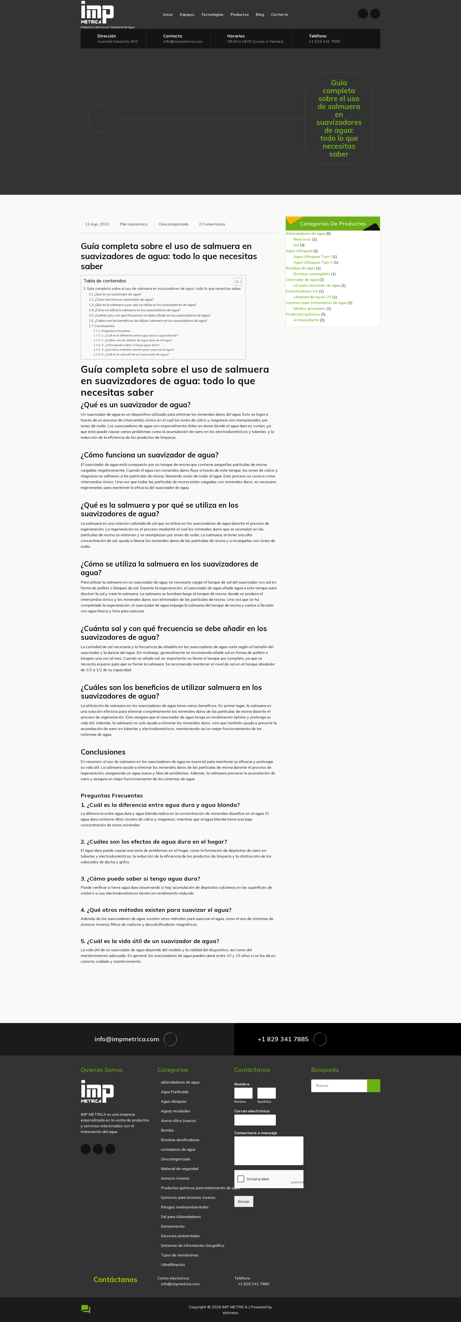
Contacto (279, 14)
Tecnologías (212, 14)
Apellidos (264, 1101)
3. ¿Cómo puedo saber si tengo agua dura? (130, 345)
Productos (239, 14)
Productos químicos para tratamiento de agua (200, 1187)
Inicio (168, 14)
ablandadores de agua (180, 1082)
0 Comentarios (212, 224)
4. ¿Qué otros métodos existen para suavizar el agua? (138, 349)
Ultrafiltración (173, 1264)
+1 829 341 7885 (324, 41)
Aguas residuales (175, 1111)
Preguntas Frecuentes (116, 331)
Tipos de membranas (179, 1255)
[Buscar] (373, 1085)
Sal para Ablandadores (181, 1216)
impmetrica (137, 224)
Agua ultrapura (173, 1101)
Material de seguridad (179, 1168)
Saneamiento (173, 1226)
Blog (260, 14)
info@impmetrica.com (182, 41)
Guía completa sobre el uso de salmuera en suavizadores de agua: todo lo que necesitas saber (164, 288)
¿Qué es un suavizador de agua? (118, 294)
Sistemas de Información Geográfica (192, 1245)
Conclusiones (105, 326)
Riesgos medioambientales (185, 1207)
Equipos (187, 14)
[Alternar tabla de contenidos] (235, 282)
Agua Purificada (174, 1091)
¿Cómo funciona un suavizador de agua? (124, 299)
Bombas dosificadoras (180, 1139)
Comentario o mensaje (255, 1132)
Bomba (167, 1130)
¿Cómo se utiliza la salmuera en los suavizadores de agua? (137, 310)
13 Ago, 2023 (97, 224)
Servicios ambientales (180, 1235)
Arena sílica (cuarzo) (178, 1120)
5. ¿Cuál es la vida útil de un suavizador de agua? (135, 354)
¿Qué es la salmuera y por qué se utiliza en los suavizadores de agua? (145, 305)
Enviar (243, 1201)
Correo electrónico (253, 1111)
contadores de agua (178, 1149)
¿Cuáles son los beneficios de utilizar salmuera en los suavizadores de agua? (151, 321)
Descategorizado (174, 224)
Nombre (243, 1084)
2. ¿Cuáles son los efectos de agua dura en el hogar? (137, 340)
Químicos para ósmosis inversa (188, 1197)
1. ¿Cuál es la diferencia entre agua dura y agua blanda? (140, 335)
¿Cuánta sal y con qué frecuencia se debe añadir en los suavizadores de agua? (153, 315)
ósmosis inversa (175, 1178)
